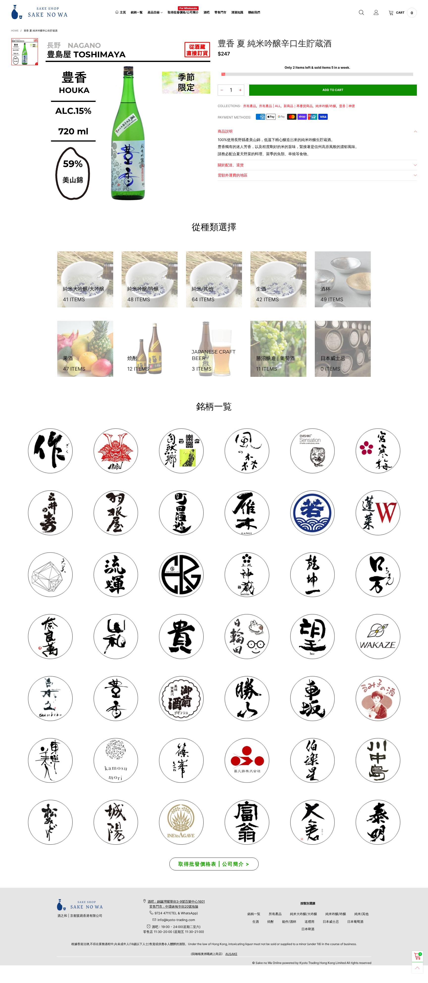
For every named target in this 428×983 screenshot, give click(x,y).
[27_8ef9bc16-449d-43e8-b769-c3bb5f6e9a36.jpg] (247, 451)
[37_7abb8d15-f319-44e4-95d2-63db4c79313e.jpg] (312, 636)
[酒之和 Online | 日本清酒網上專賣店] (39, 12)
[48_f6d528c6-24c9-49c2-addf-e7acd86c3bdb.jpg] (181, 575)
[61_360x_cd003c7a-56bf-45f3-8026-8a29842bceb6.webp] (50, 822)
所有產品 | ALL (270, 106)
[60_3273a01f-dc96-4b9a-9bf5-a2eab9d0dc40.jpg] (312, 451)
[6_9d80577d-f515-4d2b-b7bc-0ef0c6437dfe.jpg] (181, 760)
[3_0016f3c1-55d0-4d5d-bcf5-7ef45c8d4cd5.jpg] (116, 513)
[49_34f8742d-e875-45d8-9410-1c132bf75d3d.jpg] (50, 760)
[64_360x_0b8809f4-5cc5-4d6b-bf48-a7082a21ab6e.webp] (181, 822)
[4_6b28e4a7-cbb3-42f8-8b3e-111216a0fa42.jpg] (116, 451)
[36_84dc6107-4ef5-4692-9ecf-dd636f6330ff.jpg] (181, 451)
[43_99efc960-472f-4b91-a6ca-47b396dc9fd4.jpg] (50, 636)
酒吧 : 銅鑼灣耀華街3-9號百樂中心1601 (176, 901)
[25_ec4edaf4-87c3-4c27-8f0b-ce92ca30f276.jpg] (378, 760)
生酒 (255, 921)
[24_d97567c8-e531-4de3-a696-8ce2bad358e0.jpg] (247, 822)
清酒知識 (237, 12)
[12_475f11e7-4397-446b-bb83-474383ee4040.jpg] (312, 698)
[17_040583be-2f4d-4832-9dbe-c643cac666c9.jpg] (116, 822)
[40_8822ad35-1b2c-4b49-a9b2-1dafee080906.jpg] (181, 636)
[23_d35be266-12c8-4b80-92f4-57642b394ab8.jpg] (247, 698)
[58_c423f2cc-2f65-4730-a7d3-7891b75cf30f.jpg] (116, 575)
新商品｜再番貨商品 (298, 106)
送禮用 (309, 921)
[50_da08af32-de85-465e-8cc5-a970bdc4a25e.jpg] (116, 760)
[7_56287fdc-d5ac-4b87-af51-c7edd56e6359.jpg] (181, 513)
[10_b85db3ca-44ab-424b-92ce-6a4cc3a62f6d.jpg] (378, 451)
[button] (221, 90)
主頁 (123, 12)
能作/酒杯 (289, 921)
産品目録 (154, 12)
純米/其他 (361, 914)
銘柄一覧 (137, 12)
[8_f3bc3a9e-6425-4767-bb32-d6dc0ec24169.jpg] (247, 513)
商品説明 (225, 131)
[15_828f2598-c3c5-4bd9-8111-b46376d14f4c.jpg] (247, 636)
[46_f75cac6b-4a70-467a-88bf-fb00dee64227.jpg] (312, 575)
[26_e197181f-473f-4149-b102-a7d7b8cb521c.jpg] (247, 760)
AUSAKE (231, 954)
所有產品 (249, 106)
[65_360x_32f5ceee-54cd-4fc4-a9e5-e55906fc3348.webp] (312, 822)
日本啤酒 (307, 929)
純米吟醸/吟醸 (326, 106)
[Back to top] (417, 967)
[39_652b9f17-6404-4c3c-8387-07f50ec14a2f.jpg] (378, 636)
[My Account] (376, 12)
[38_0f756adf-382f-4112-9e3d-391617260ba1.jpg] (116, 698)
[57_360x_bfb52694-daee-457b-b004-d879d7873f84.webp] (50, 575)
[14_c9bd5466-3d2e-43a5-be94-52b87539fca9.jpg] (181, 698)
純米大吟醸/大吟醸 (303, 914)
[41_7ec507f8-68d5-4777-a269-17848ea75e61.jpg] (50, 698)
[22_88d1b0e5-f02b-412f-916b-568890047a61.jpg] (378, 698)
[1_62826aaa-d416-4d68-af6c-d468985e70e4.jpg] (50, 451)
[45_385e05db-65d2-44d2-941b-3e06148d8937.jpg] (116, 636)
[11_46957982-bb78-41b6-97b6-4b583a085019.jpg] (378, 513)
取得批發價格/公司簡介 (183, 12)
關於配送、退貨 (231, 165)
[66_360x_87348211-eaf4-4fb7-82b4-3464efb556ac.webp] (378, 822)
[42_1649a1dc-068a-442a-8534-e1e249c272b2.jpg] (247, 575)
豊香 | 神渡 (347, 106)
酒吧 (207, 12)
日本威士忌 (331, 921)
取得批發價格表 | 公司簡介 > (214, 864)
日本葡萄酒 (355, 921)
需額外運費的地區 (232, 175)
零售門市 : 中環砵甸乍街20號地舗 (173, 906)
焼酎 (270, 921)
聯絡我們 (254, 12)
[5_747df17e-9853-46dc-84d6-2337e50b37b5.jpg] (312, 760)
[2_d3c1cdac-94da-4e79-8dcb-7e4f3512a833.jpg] (50, 513)
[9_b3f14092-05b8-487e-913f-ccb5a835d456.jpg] (312, 513)
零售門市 (220, 12)
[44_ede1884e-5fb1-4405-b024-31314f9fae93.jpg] (378, 575)
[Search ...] (361, 12)
